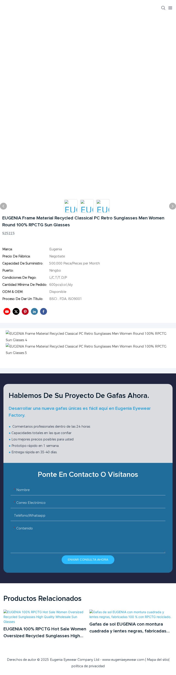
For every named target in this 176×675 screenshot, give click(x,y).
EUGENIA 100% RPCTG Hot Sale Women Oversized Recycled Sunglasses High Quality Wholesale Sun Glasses (44, 633)
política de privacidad (88, 666)
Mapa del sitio (158, 660)
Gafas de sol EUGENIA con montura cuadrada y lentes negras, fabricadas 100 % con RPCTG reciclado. (127, 628)
